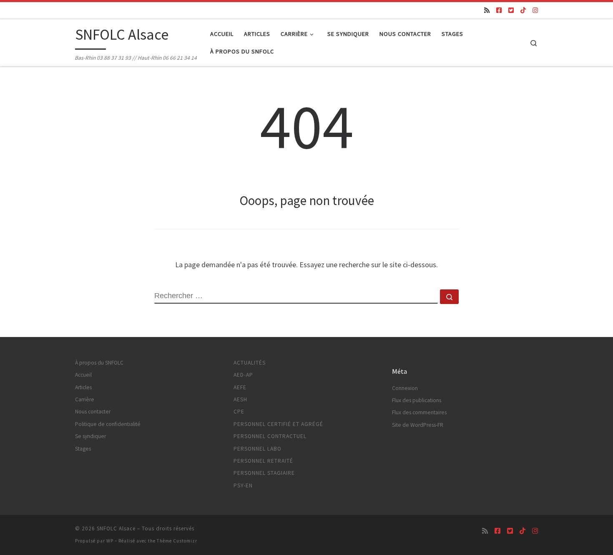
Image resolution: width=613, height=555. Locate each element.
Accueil (83, 374)
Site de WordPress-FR (417, 424)
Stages (83, 448)
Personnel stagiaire (264, 472)
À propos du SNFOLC (99, 362)
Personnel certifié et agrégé (278, 424)
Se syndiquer (90, 436)
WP (109, 541)
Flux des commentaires (419, 412)
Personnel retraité (263, 460)
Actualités (250, 362)
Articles (83, 387)
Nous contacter (93, 411)
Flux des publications (416, 400)
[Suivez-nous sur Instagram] (535, 10)
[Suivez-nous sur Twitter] (511, 10)
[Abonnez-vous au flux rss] (487, 10)
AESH (240, 399)
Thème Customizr (177, 541)
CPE (239, 411)
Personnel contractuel (270, 436)
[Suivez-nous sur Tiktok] (523, 10)
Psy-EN (243, 485)
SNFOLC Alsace (116, 528)
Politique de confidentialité (108, 424)
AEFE (240, 387)
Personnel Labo (257, 448)
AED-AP (243, 374)
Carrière (84, 399)
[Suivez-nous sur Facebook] (499, 10)
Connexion (405, 388)
